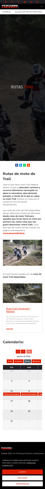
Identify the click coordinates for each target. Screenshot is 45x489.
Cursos (6, 12)
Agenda (37, 361)
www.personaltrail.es (13, 233)
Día (11, 361)
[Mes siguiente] (23, 352)
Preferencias (22, 484)
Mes (28, 361)
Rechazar (22, 478)
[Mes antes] (18, 352)
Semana (19, 361)
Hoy (29, 351)
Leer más (9, 329)
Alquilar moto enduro (28, 12)
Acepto (22, 472)
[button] (41, 6)
